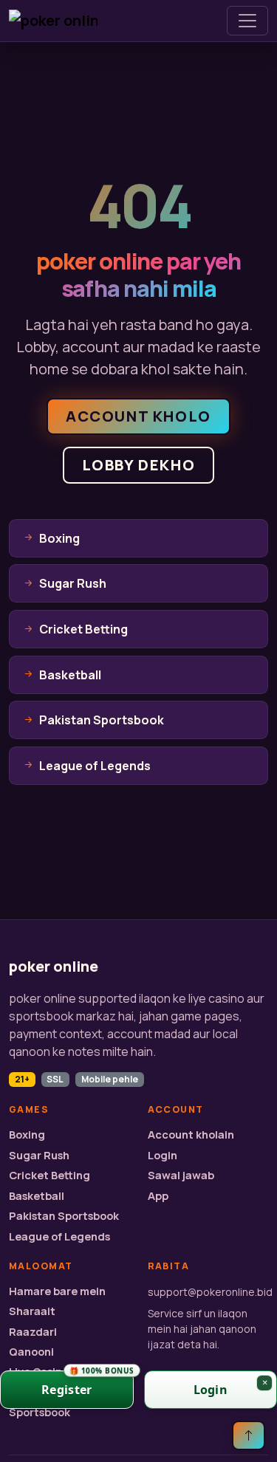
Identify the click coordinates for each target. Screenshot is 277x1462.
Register (87, 1384)
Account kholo (138, 416)
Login (162, 1155)
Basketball (36, 1196)
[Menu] (247, 20)
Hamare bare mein (57, 1291)
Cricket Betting (49, 1175)
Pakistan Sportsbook (64, 1216)
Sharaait (32, 1311)
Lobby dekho (139, 465)
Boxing (27, 1135)
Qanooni (31, 1352)
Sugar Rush (39, 1155)
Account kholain (191, 1135)
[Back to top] (248, 1435)
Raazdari (33, 1332)
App (158, 1196)
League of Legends (59, 1236)
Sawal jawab (181, 1175)
